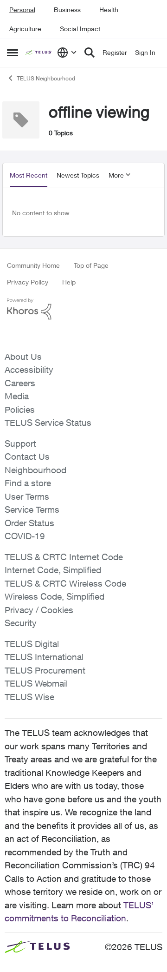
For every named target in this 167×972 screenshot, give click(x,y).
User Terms (27, 496)
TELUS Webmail (36, 683)
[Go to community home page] (38, 52)
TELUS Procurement (45, 670)
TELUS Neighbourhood (46, 78)
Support (20, 443)
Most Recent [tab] (28, 175)
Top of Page (91, 265)
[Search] (89, 52)
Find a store (28, 483)
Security (21, 623)
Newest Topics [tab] (78, 175)
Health (108, 9)
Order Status (29, 523)
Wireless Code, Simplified (54, 596)
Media (17, 396)
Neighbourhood (35, 470)
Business (67, 9)
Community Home (33, 265)
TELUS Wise (29, 697)
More (116, 175)
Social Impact (80, 29)
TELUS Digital (32, 644)
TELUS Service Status (48, 422)
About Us (23, 356)
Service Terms (32, 509)
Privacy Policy (27, 282)
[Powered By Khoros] (83, 309)
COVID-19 (25, 536)
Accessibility (29, 369)
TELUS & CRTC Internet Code (64, 557)
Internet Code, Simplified (53, 570)
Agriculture (25, 29)
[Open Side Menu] (12, 53)
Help (69, 282)
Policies (20, 409)
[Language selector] (67, 52)
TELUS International (44, 657)
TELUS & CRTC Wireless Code (65, 583)
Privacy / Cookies (39, 610)
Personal (22, 9)
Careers (20, 383)
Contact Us (27, 456)
